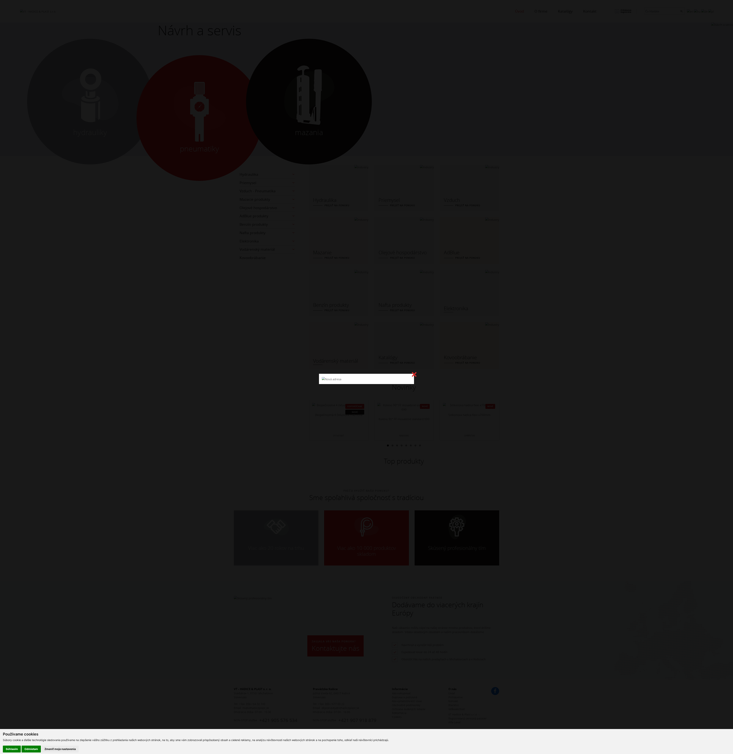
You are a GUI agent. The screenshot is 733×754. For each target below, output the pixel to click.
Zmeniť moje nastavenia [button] (60, 749)
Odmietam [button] (31, 749)
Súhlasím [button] (12, 749)
